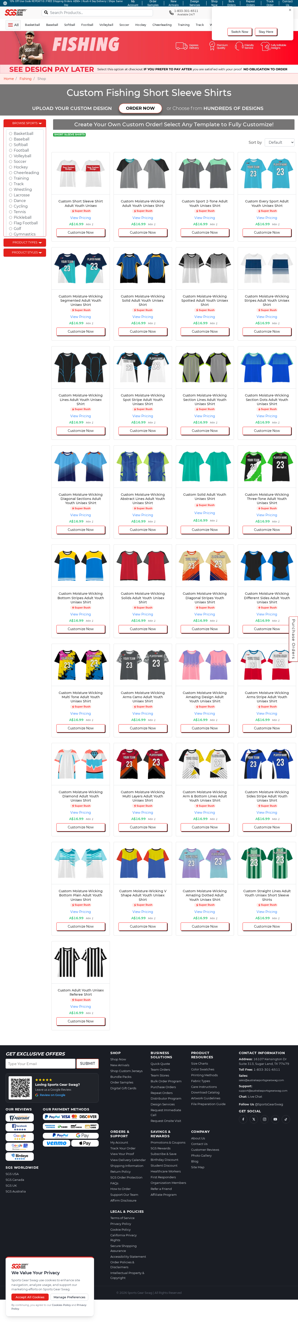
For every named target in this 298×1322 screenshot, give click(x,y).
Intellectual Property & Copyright (127, 1275)
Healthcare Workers (166, 1171)
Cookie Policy (120, 1229)
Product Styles (25, 252)
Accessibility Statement (128, 1256)
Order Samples (121, 1082)
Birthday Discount (164, 1159)
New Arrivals (119, 1065)
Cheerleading (26, 173)
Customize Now (81, 232)
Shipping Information (126, 1166)
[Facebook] (243, 1119)
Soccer (20, 161)
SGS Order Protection (126, 1177)
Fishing (26, 79)
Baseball (21, 139)
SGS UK (11, 1185)
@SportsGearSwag (269, 1104)
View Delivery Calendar (128, 1160)
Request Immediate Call (166, 1112)
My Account (119, 1142)
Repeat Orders (162, 1093)
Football (21, 150)
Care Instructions (204, 1087)
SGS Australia (16, 1191)
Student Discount (164, 1165)
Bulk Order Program (166, 1081)
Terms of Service (122, 1218)
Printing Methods (204, 1075)
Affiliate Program (164, 1194)
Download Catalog (205, 1092)
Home (9, 79)
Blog (194, 1161)
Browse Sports (24, 123)
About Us (198, 1138)
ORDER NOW (140, 108)
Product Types (25, 242)
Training (21, 178)
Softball (21, 145)
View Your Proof (122, 1154)
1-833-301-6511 (267, 1069)
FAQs (114, 1183)
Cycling (21, 206)
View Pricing (80, 218)
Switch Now (239, 32)
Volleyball (22, 156)
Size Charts (199, 1063)
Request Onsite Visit (166, 1121)
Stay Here (266, 32)
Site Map (197, 1167)
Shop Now (118, 1059)
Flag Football (26, 223)
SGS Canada (15, 1180)
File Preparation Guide (208, 1104)
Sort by (255, 142)
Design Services (163, 1104)
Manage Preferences (69, 1297)
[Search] (46, 12)
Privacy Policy (120, 1224)
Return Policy (120, 1171)
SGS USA (12, 1174)
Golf (17, 228)
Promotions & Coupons (168, 1142)
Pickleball (22, 217)
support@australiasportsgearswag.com (263, 1090)
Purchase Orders (293, 639)
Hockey (21, 167)
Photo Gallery (201, 1155)
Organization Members (168, 1183)
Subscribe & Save (163, 1154)
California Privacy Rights (123, 1237)
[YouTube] (275, 1119)
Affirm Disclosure (123, 1200)
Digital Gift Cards (123, 1088)
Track (19, 184)
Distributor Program (166, 1098)
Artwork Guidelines (205, 1098)
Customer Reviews (205, 1149)
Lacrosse (22, 195)
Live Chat (255, 1096)
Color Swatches (202, 1069)
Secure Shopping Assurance (123, 1248)
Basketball (23, 133)
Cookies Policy (61, 1305)
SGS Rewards (160, 1148)
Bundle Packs (120, 1077)
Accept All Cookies (30, 1297)
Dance (20, 200)
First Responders (163, 1177)
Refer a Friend (161, 1189)
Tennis (20, 212)
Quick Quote (160, 1064)
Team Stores (160, 1075)
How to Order (120, 1189)
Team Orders (160, 1069)
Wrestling (23, 189)
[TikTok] (286, 1119)
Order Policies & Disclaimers (122, 1264)
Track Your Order (122, 1148)
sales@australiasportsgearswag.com (261, 1080)
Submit (87, 1063)
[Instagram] (264, 1119)
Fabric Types (200, 1081)
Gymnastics (25, 234)
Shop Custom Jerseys (126, 1071)
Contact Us (199, 1144)
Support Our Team (124, 1194)
